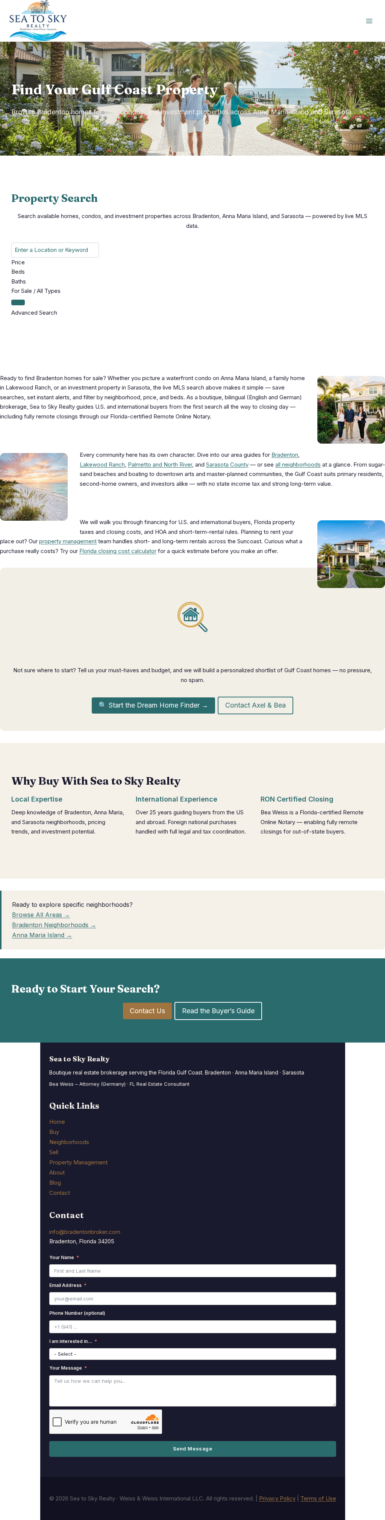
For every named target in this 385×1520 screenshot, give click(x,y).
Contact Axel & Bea (255, 705)
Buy (54, 1131)
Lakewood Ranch (102, 464)
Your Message (65, 1368)
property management (68, 541)
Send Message (192, 1449)
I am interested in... (70, 1341)
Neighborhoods (69, 1142)
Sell (53, 1152)
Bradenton (284, 454)
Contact (59, 1192)
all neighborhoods (298, 464)
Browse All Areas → (41, 914)
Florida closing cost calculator (117, 551)
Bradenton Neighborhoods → (54, 925)
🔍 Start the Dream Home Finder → (153, 705)
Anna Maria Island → (42, 935)
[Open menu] (369, 21)
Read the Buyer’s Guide (218, 1011)
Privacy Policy (277, 1498)
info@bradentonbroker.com (84, 1231)
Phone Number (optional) (77, 1313)
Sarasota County (227, 464)
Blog (55, 1182)
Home (57, 1121)
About (57, 1172)
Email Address (65, 1285)
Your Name (61, 1257)
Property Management (78, 1162)
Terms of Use (318, 1498)
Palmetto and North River (160, 464)
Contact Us (147, 1011)
